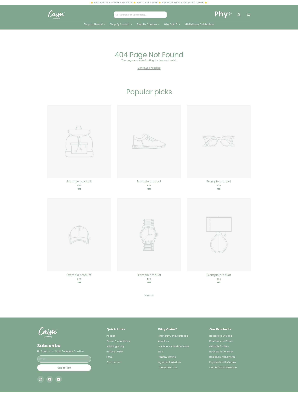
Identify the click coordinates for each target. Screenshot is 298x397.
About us (163, 341)
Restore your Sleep (220, 335)
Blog (160, 351)
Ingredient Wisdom (169, 362)
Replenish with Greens (222, 362)
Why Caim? (171, 24)
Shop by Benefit (93, 24)
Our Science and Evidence (173, 346)
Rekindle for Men (219, 346)
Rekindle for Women (221, 351)
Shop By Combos (147, 24)
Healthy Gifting (167, 356)
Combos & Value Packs (223, 367)
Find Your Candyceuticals (173, 335)
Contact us (113, 362)
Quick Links (115, 329)
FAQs (109, 356)
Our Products (220, 329)
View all (149, 295)
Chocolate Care (168, 367)
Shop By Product (120, 24)
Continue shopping (149, 67)
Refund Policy (114, 351)
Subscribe (64, 367)
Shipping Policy (115, 346)
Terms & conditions (118, 341)
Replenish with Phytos (222, 356)
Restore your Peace (221, 341)
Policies (110, 335)
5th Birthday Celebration (199, 24)
